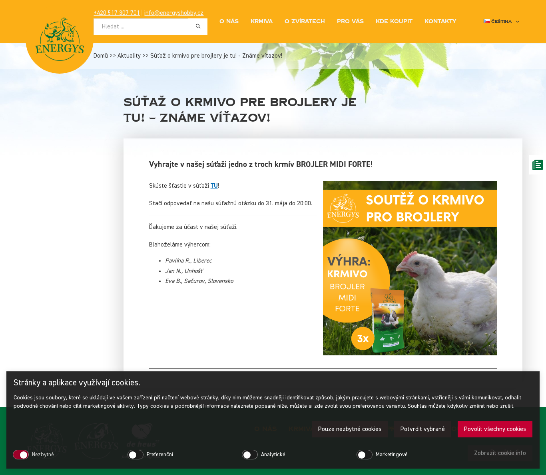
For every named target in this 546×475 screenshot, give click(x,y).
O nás (229, 21)
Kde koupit (394, 21)
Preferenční (160, 454)
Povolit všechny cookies (495, 429)
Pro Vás (350, 21)
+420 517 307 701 (117, 13)
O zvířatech (305, 21)
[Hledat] (197, 26)
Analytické (273, 454)
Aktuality (129, 56)
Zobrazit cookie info (500, 453)
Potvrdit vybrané (423, 429)
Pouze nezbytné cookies (349, 429)
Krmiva (262, 21)
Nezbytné (43, 454)
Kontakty (440, 21)
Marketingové (392, 454)
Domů (101, 56)
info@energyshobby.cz (173, 13)
